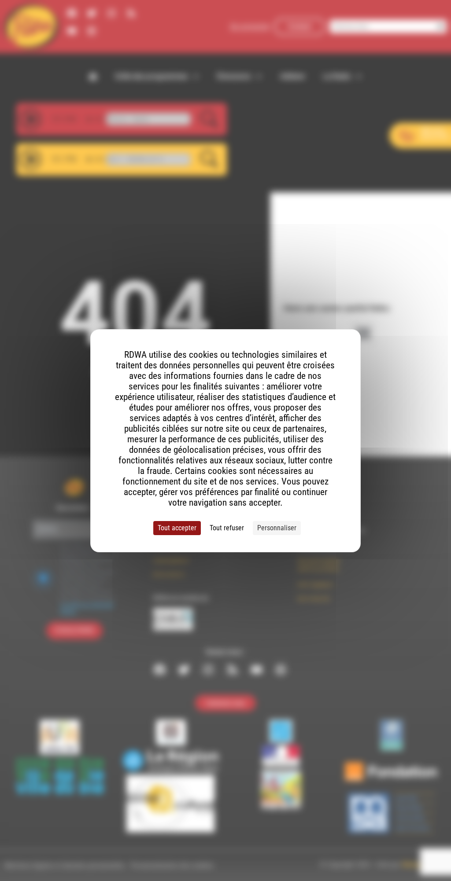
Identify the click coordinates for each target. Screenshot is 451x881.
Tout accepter (177, 528)
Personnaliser (276, 528)
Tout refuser (227, 528)
